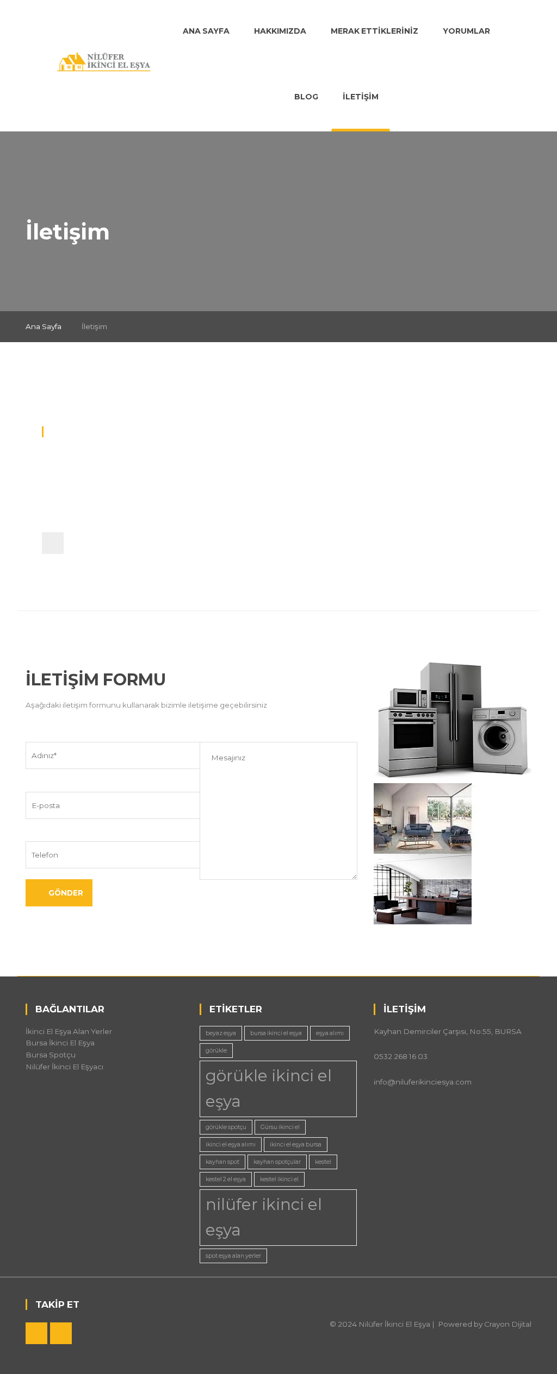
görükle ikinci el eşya (269, 1088)
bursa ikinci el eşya (276, 1033)
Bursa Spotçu (51, 1054)
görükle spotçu (226, 1127)
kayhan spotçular (277, 1161)
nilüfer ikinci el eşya (264, 1217)
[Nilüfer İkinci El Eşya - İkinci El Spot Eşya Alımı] (104, 59)
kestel (323, 1161)
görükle (216, 1050)
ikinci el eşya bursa (295, 1144)
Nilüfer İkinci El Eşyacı (64, 1066)
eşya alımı (330, 1033)
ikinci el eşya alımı (231, 1144)
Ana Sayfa (43, 326)
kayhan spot (222, 1161)
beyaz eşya (221, 1033)
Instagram (61, 1333)
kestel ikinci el (279, 1179)
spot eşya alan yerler (233, 1255)
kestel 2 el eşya (226, 1179)
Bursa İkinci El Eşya (60, 1042)
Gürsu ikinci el (280, 1127)
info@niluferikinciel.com (103, 512)
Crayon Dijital (507, 1324)
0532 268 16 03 (87, 492)
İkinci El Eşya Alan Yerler (69, 1031)
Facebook (36, 1333)
